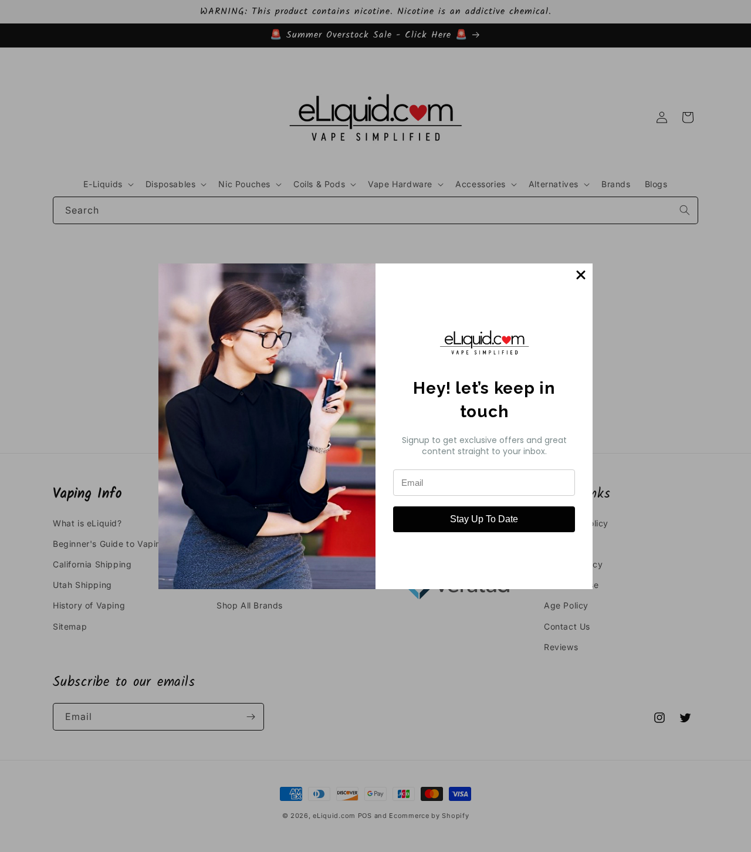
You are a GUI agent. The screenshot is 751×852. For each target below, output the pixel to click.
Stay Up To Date (484, 519)
